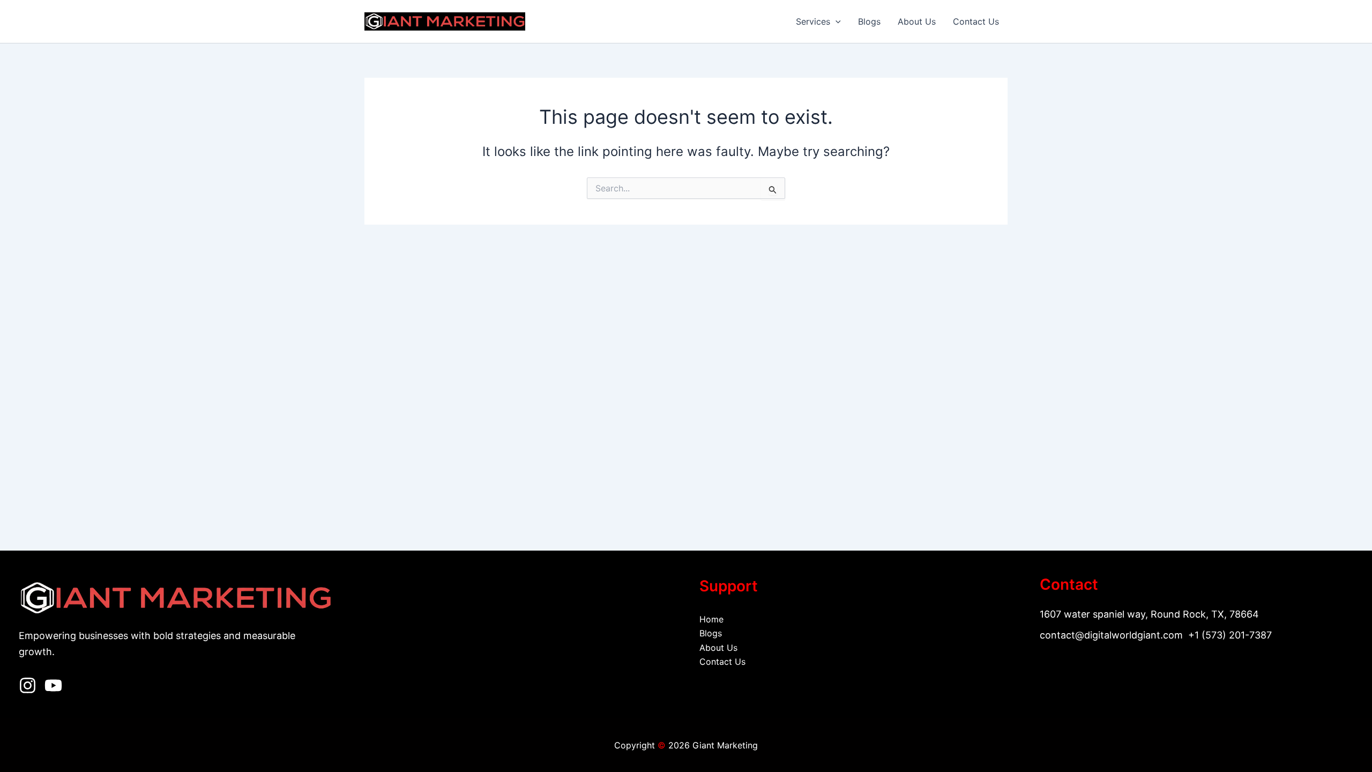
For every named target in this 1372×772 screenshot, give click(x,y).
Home (711, 619)
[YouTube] (53, 685)
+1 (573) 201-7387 (1230, 635)
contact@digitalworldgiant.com (1111, 635)
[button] (835, 21)
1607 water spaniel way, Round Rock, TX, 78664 (1149, 614)
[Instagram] (27, 685)
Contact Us (976, 21)
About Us (917, 21)
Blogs (869, 21)
